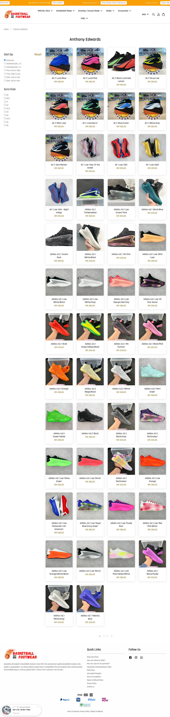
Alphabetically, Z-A (13, 67)
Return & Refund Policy (95, 680)
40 (7, 95)
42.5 (8, 108)
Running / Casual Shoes (89, 10)
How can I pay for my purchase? (98, 664)
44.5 (8, 118)
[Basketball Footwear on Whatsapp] (141, 659)
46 (7, 125)
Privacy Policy (91, 683)
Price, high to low (13, 74)
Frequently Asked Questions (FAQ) (99, 667)
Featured (10, 60)
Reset (38, 54)
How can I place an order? (96, 660)
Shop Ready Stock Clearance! (99, 2)
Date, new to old (13, 77)
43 (7, 112)
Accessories (123, 10)
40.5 (8, 98)
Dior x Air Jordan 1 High (21, 710)
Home (6, 29)
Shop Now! (151, 2)
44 (7, 115)
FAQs (83, 18)
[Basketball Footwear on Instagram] (136, 659)
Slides (109, 10)
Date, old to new (13, 80)
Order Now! (91, 670)
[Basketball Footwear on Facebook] (130, 659)
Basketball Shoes (64, 10)
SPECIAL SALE (44, 10)
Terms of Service (73, 711)
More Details (43, 2)
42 (7, 105)
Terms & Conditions (94, 677)
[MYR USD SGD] (145, 15)
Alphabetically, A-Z (13, 63)
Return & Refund (97, 711)
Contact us (91, 687)
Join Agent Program (94, 673)
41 (7, 102)
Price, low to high (13, 70)
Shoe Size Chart (92, 657)
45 (7, 122)
